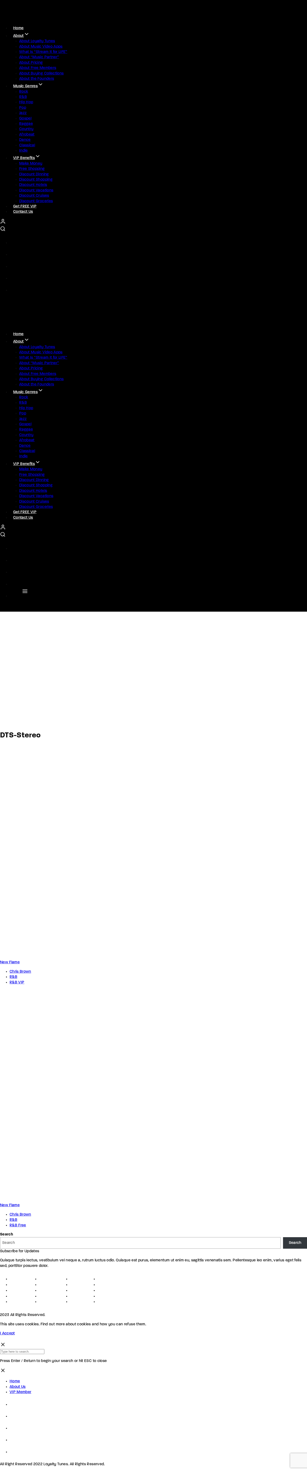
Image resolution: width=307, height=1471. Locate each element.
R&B (23, 97)
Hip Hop (26, 102)
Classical (27, 145)
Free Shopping (32, 169)
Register (17, 1285)
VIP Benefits (24, 158)
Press (44, 1290)
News (102, 1296)
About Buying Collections (41, 73)
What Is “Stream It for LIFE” (43, 52)
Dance (25, 140)
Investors (79, 1296)
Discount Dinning (34, 174)
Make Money (30, 164)
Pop (22, 108)
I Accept (7, 1333)
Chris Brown (20, 972)
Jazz (23, 113)
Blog (101, 1302)
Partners (78, 1285)
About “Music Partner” (39, 57)
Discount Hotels (33, 185)
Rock (23, 92)
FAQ (101, 1290)
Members (78, 1302)
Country (26, 129)
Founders (48, 1279)
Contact (104, 1279)
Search (6, 1234)
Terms (15, 1290)
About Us (18, 1387)
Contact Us (23, 212)
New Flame (10, 962)
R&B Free (18, 1225)
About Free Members (37, 68)
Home (15, 1381)
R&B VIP (17, 982)
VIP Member (20, 1392)
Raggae (26, 124)
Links (74, 1279)
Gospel (25, 119)
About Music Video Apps (41, 47)
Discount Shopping (36, 180)
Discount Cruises (34, 196)
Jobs (43, 1285)
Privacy (17, 1296)
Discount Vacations (36, 190)
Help (101, 1285)
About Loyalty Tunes (37, 41)
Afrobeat (27, 135)
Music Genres (25, 86)
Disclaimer (19, 1302)
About (18, 36)
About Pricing (31, 63)
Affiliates (78, 1290)
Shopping (48, 1302)
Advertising (49, 1296)
